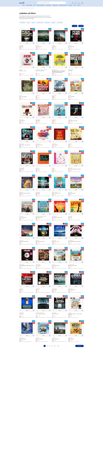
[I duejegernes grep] (27, 328)
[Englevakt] (76, 206)
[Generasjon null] (27, 109)
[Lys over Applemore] (27, 206)
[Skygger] (59, 85)
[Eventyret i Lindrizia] (43, 328)
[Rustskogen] (76, 59)
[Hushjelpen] (27, 303)
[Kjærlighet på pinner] (76, 182)
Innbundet (27, 49)
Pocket (25, 49)
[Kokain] (76, 134)
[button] (76, 3)
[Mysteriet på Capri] (43, 206)
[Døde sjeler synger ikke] (43, 59)
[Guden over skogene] (27, 85)
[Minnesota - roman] (27, 59)
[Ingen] (43, 85)
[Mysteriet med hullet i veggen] (27, 182)
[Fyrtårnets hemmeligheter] (27, 230)
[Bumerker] (27, 278)
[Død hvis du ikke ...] (76, 35)
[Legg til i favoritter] (20, 43)
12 (58, 345)
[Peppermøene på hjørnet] (76, 254)
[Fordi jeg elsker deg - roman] (59, 206)
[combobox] (51, 3)
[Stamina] (43, 278)
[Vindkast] (59, 109)
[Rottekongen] (43, 182)
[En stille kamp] (43, 254)
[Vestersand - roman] (59, 230)
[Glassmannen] (59, 278)
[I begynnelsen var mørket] (76, 109)
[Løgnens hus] (59, 35)
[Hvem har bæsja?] (76, 85)
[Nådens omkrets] (76, 328)
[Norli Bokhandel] (21, 2)
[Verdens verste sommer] (59, 182)
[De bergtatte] (27, 158)
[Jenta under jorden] (59, 328)
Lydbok (20, 49)
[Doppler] (59, 158)
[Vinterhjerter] (43, 109)
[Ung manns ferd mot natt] (43, 230)
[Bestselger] (27, 35)
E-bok (22, 49)
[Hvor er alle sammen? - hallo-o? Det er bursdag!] (76, 303)
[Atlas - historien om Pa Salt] (43, 303)
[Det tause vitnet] (43, 35)
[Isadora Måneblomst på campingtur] (76, 230)
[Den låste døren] (59, 134)
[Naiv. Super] (43, 158)
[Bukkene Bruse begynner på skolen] (76, 158)
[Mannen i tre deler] (59, 303)
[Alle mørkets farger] (43, 134)
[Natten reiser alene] (76, 278)
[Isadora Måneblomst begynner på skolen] (27, 254)
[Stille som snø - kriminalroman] (27, 134)
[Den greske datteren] (59, 254)
